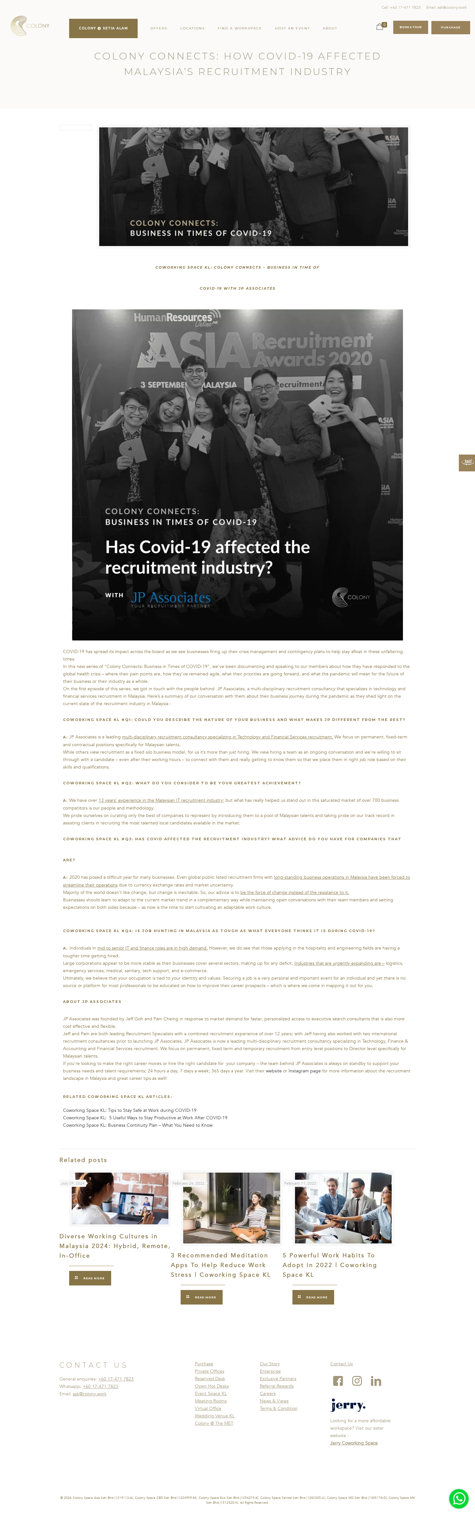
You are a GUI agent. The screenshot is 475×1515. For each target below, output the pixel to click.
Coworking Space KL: (85, 1125)
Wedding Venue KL (215, 1416)
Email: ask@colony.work (446, 7)
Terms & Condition (279, 1408)
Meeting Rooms (211, 1401)
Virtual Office (208, 1408)
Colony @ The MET (214, 1423)
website (274, 1071)
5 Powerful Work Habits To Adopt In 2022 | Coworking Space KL (330, 1265)
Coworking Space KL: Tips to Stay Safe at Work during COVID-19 (130, 1110)
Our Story (270, 1364)
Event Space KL (211, 1394)
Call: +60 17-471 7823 (401, 7)
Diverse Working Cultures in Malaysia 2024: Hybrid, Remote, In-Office (115, 1246)
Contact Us (341, 1364)
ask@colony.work (90, 1394)
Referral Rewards (277, 1386)
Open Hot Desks (212, 1386)
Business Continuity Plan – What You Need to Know (160, 1125)
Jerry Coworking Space (354, 1443)
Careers (268, 1394)
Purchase (204, 1364)
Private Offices (209, 1371)
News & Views (274, 1401)
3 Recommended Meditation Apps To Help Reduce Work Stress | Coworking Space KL (221, 1265)
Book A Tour (411, 27)
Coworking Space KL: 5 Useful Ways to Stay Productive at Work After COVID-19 (146, 1118)
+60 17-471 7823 (116, 1379)
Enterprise (270, 1371)
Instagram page (305, 1071)
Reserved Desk (210, 1379)
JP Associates (257, 288)
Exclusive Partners (278, 1379)
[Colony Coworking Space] (29, 26)
